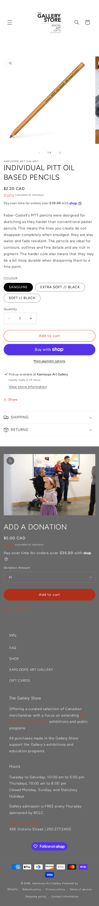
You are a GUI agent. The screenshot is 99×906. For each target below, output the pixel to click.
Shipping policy (36, 896)
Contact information (65, 896)
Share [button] (12, 399)
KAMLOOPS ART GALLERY (31, 670)
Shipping (9, 194)
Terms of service (81, 889)
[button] (9, 22)
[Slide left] (39, 153)
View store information (28, 387)
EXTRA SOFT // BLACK (60, 287)
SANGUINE (18, 287)
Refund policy (32, 889)
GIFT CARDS (19, 680)
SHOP (14, 659)
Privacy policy (55, 889)
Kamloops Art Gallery (46, 883)
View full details (17, 609)
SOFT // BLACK (22, 298)
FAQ (12, 648)
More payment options (49, 361)
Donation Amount (17, 567)
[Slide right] (60, 153)
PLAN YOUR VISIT (25, 823)
